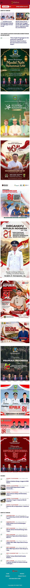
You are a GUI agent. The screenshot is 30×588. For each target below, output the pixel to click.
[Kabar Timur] (15, 2)
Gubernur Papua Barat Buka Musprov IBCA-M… (16, 536)
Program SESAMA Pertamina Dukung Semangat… (16, 562)
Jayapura (12, 560)
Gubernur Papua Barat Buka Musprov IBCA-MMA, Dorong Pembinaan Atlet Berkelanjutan (22, 24)
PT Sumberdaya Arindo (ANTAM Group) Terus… (17, 517)
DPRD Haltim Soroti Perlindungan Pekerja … (16, 524)
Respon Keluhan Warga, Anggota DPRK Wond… (17, 482)
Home (7, 573)
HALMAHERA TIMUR (10, 515)
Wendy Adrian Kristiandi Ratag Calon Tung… (16, 530)
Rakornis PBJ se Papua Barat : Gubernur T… (17, 507)
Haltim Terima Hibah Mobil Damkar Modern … (16, 556)
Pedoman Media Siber (15, 578)
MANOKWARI (12, 528)
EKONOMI (8, 478)
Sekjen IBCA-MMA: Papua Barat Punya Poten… (17, 543)
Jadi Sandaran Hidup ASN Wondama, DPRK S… (16, 494)
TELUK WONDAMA (14, 478)
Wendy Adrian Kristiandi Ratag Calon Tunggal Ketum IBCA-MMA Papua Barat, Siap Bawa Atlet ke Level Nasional (7, 24)
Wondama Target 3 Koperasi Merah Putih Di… (16, 500)
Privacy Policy (22, 576)
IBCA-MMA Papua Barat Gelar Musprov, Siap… (17, 549)
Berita (8, 528)
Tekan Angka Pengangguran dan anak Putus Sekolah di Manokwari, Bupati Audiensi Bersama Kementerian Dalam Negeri (19, 41)
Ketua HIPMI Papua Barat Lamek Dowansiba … (15, 488)
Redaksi (22, 573)
